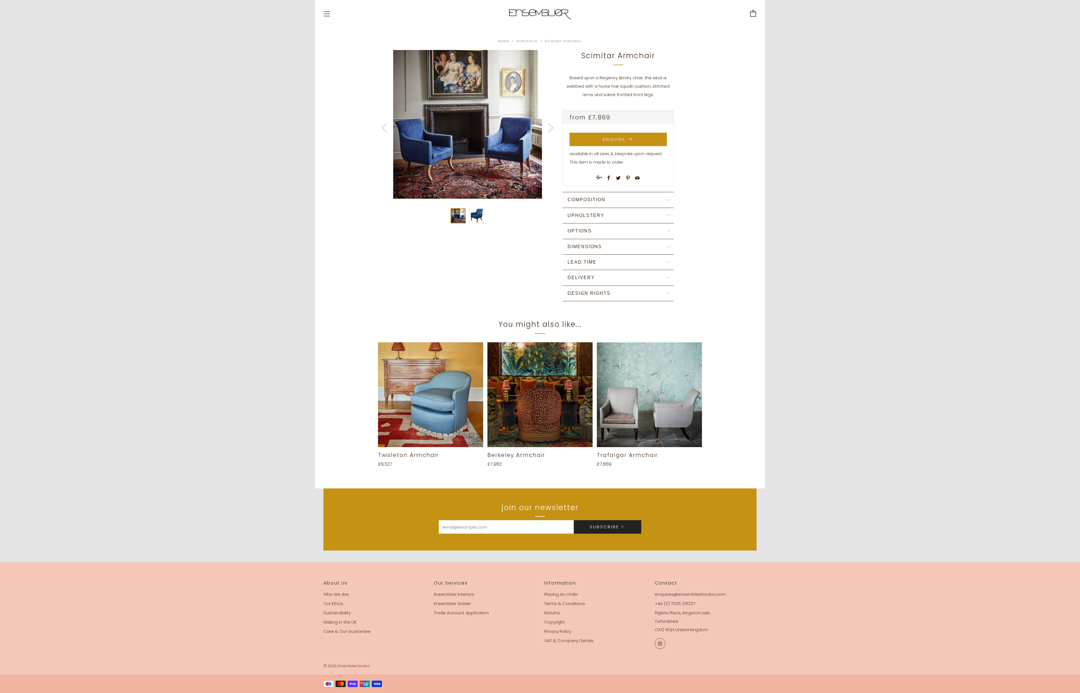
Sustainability (337, 613)
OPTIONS (580, 230)
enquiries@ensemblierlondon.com (690, 594)
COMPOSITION (587, 199)
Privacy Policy (557, 631)
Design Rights (589, 293)
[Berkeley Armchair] (540, 394)
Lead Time (582, 262)
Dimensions (585, 246)
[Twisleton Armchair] (430, 394)
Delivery (581, 277)
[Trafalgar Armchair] (649, 394)
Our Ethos (333, 603)
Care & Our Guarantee (347, 631)
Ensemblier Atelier (452, 603)
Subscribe (604, 527)
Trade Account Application (461, 613)
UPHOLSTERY (586, 215)
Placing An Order (561, 594)
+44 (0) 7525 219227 (675, 603)
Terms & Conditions (564, 603)
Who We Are (336, 594)
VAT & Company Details (569, 641)
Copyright (554, 622)
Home (503, 41)
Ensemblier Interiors (454, 594)
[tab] (458, 215)
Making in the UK (340, 622)
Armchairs (526, 41)
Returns (552, 613)
